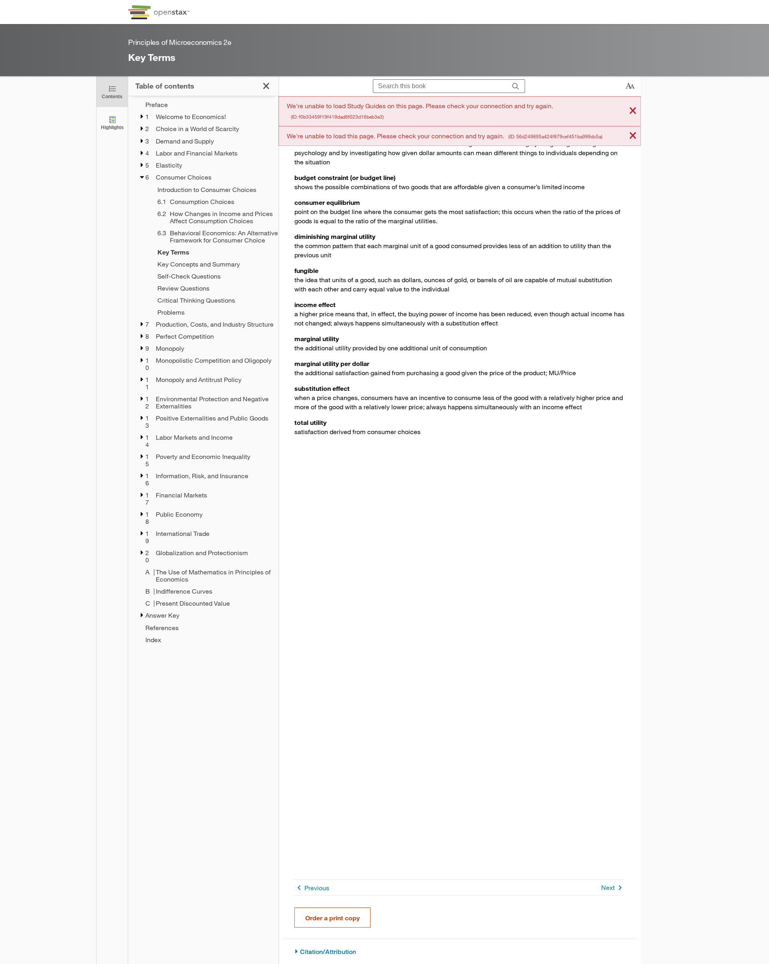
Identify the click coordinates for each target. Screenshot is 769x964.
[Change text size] (630, 86)
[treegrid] (203, 372)
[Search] (516, 86)
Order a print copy (332, 918)
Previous (316, 887)
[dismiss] (632, 111)
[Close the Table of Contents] (266, 86)
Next (608, 887)
